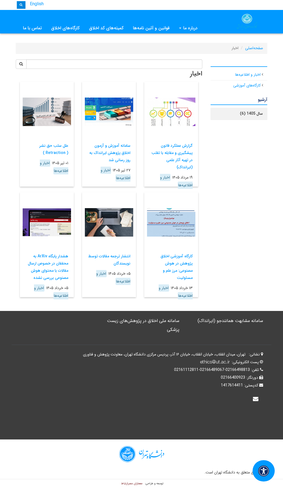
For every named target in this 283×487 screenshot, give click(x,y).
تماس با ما (32, 28)
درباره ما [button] (190, 28)
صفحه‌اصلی (254, 48)
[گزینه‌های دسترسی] (264, 470)
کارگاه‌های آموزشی (247, 85)
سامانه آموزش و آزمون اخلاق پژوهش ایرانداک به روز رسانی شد (109, 153)
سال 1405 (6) (251, 114)
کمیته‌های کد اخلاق (106, 28)
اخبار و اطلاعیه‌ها (248, 75)
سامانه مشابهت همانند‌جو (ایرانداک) (230, 320)
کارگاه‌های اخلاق (65, 28)
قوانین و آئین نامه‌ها (151, 28)
